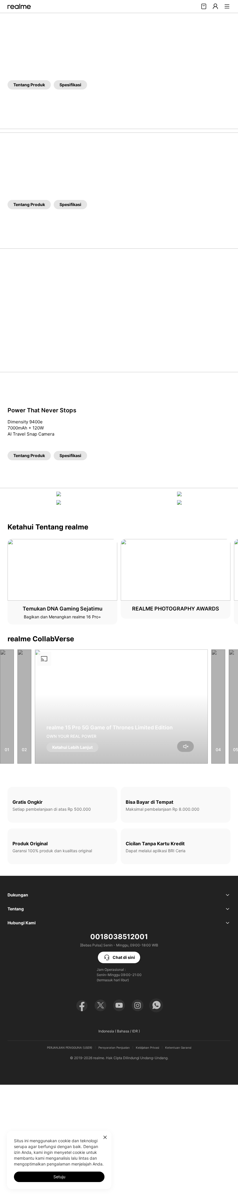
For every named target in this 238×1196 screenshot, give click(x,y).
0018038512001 (119, 936)
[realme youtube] (119, 1005)
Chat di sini (124, 957)
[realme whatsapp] (156, 1005)
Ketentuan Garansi (178, 1047)
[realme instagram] (138, 1005)
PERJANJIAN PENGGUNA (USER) (69, 1047)
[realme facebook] (82, 1005)
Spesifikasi (70, 84)
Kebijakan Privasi (147, 1047)
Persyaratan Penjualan (114, 1047)
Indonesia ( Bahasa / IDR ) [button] (119, 1031)
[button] (226, 6)
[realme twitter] (100, 1005)
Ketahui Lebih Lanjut (72, 747)
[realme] (19, 6)
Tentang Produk (29, 84)
